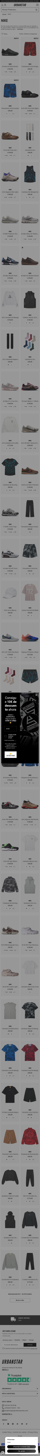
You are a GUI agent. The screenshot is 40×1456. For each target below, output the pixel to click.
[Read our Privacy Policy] (15, 740)
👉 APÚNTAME (10, 755)
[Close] (36, 695)
